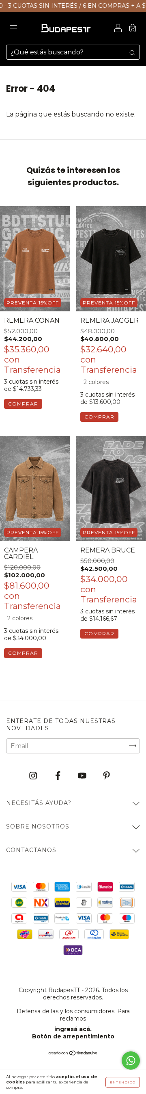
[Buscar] (132, 52)
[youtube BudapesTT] (83, 775)
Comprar (23, 404)
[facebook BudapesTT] (58, 775)
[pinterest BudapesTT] (106, 775)
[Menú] (13, 29)
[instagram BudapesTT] (34, 775)
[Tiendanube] (73, 1053)
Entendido (122, 1082)
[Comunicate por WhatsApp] (131, 1060)
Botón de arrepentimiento (73, 1036)
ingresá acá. (73, 1029)
